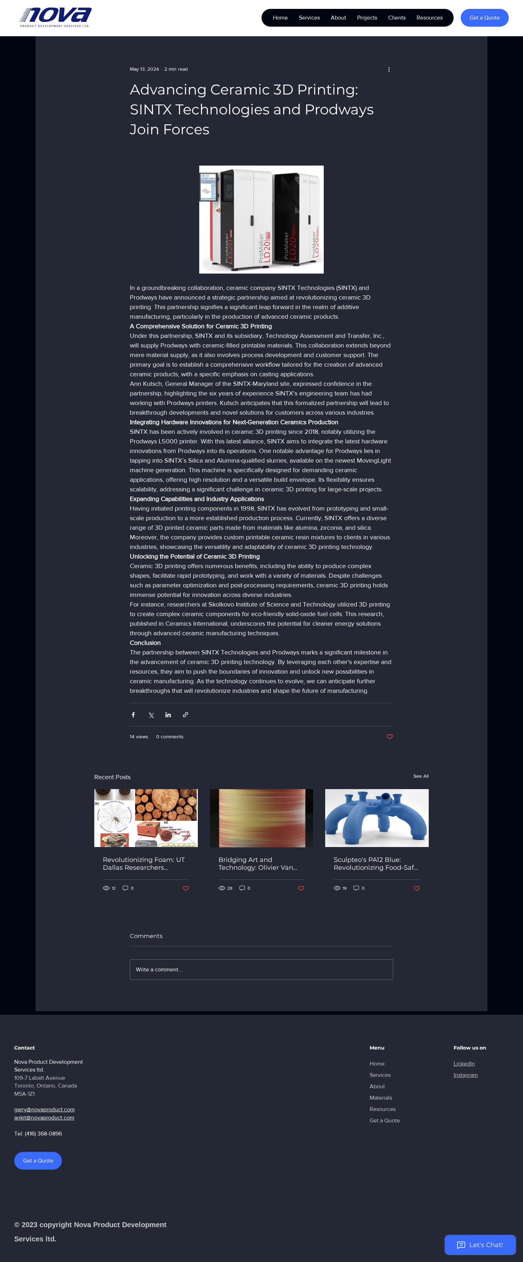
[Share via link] (185, 714)
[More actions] (389, 69)
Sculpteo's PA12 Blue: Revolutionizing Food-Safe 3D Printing (376, 864)
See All (421, 776)
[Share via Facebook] (133, 714)
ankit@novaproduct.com (44, 1118)
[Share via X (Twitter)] (150, 714)
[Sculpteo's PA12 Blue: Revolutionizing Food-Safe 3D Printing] (377, 818)
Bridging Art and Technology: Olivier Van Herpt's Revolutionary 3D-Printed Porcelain (259, 864)
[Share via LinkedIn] (168, 714)
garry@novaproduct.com (44, 1109)
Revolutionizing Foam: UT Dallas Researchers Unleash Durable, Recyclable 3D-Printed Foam (144, 864)
